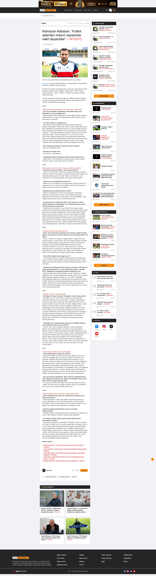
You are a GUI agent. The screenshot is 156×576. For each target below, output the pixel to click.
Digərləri (104, 265)
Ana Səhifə (70, 23)
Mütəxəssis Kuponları (79, 23)
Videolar (96, 10)
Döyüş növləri (61, 561)
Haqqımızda (127, 558)
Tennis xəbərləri (106, 558)
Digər (103, 561)
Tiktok (111, 329)
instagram (104, 329)
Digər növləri (83, 558)
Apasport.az (46, 83)
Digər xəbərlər (88, 10)
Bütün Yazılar (104, 96)
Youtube (97, 336)
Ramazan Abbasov (51, 476)
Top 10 (81, 564)
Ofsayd (74, 476)
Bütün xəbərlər (68, 10)
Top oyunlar (60, 558)
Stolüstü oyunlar (62, 564)
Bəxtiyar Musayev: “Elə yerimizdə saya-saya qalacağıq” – (64, 460)
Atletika (81, 555)
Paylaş (83, 470)
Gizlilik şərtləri (128, 555)
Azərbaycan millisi (64, 476)
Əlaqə (125, 561)
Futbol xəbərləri (78, 10)
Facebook (96, 329)
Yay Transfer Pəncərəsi (48, 15)
